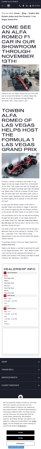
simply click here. (9, 244)
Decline (20, 438)
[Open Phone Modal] (20, 6)
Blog (24, 13)
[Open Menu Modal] (2, 6)
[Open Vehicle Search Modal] (27, 6)
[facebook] (20, 397)
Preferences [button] (22, 426)
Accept (20, 432)
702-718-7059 (9, 288)
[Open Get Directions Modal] (23, 6)
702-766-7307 (9, 278)
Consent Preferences (16, 447)
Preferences (20, 443)
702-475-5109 (9, 293)
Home (17, 13)
